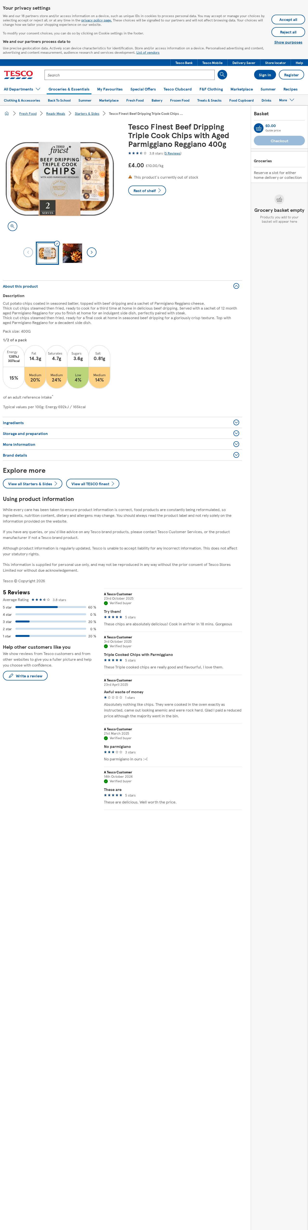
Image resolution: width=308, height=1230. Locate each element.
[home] (7, 113)
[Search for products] (222, 74)
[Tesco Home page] (18, 75)
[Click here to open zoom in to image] (12, 226)
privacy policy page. (96, 20)
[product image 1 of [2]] (60, 179)
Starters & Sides (87, 113)
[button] (184, 62)
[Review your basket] (258, 128)
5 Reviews (172, 153)
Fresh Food (28, 113)
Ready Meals (55, 113)
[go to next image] (91, 252)
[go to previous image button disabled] (28, 252)
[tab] (47, 253)
